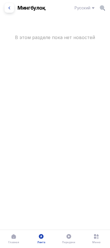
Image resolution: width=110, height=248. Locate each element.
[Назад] (9, 8)
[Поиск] (102, 8)
